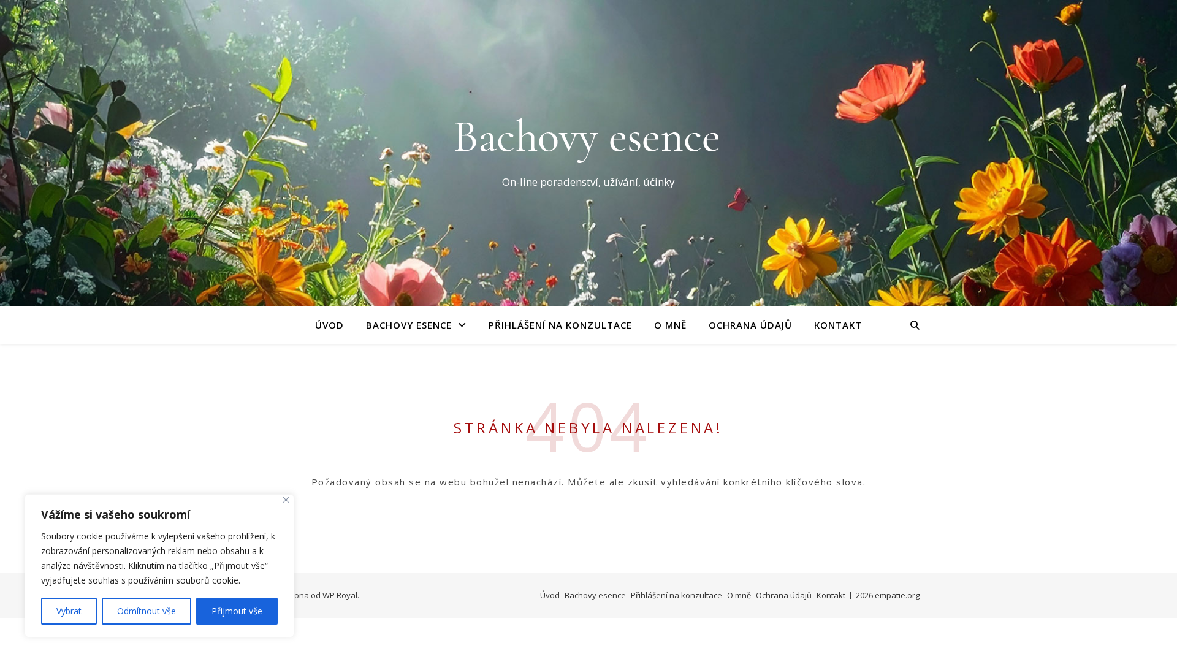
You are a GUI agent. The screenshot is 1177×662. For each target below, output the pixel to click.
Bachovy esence (409, 325)
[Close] (286, 500)
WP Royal (339, 595)
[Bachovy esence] (588, 142)
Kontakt (838, 325)
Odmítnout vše (146, 611)
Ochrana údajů (750, 325)
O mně (670, 325)
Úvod (329, 325)
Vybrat (69, 611)
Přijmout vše (236, 611)
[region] (159, 565)
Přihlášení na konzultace (560, 325)
